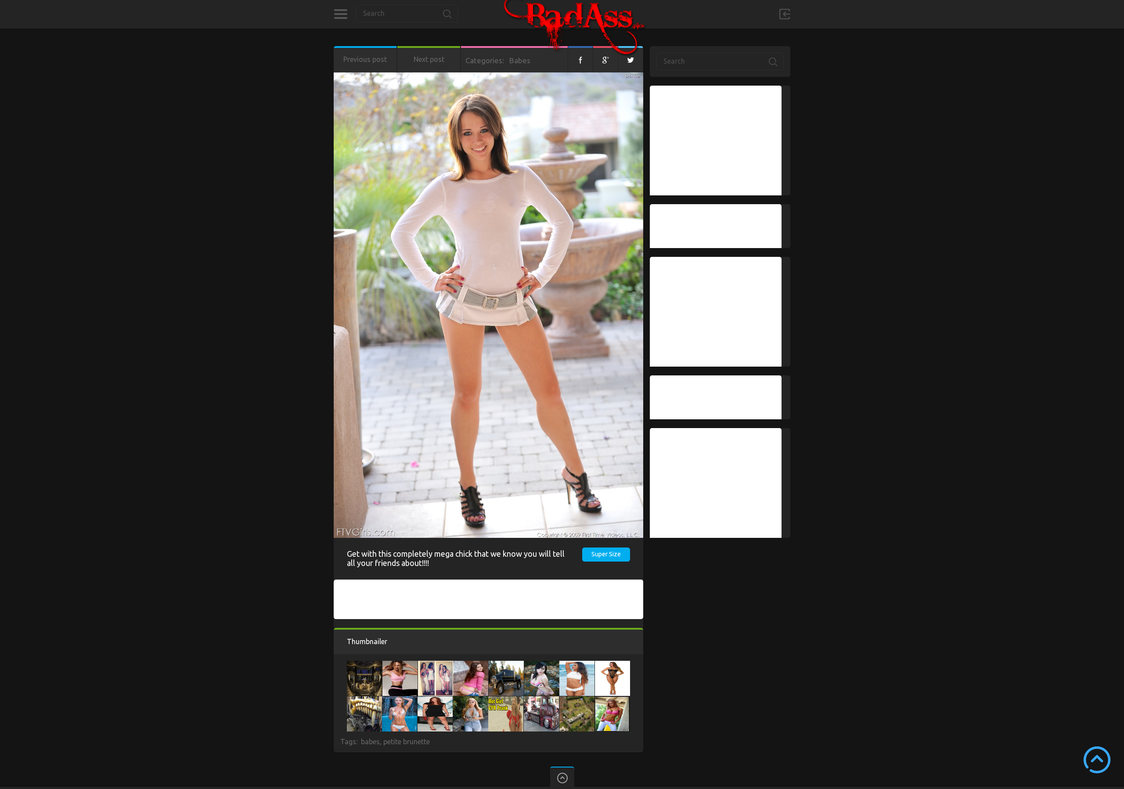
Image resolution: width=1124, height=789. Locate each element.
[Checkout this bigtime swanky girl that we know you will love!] (435, 665)
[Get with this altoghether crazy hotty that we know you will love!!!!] (576, 665)
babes (370, 742)
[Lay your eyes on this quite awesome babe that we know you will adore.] (435, 701)
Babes (519, 60)
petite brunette (406, 742)
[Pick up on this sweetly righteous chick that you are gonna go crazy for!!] (399, 701)
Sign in (784, 14)
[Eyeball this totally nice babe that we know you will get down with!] (470, 665)
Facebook (580, 59)
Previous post (365, 59)
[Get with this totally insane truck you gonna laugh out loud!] (506, 665)
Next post (429, 59)
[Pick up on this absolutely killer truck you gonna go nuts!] (541, 701)
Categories (340, 14)
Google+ (605, 59)
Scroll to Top (1097, 760)
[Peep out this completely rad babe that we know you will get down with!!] (612, 665)
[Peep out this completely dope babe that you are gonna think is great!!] (505, 701)
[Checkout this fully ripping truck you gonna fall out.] (364, 701)
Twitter (630, 59)
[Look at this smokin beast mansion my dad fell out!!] (364, 665)
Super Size (606, 554)
